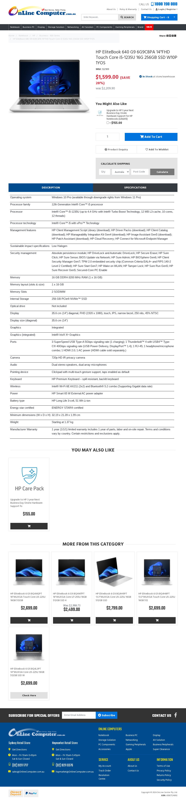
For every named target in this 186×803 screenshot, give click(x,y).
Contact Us (146, 9)
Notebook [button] (15, 27)
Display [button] (41, 27)
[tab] (51, 187)
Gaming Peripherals (136, 745)
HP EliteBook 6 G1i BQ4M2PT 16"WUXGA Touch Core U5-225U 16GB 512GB (27, 597)
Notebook (103, 735)
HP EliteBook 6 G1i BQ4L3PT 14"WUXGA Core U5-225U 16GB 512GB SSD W (27, 672)
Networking (132, 740)
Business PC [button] (29, 27)
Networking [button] (73, 27)
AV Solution (159, 740)
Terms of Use (163, 766)
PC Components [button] (104, 27)
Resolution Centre (104, 777)
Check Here (29, 696)
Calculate (162, 172)
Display (156, 735)
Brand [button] (140, 27)
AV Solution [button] (87, 27)
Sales (149, 27)
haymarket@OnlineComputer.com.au (75, 772)
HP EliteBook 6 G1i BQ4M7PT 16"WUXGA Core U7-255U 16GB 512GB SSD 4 (70, 597)
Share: (163, 36)
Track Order (105, 771)
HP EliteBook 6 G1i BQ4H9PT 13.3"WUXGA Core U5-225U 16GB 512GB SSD (113, 597)
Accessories (104, 749)
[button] (165, 9)
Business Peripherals (163, 745)
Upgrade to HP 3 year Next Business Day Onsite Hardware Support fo (26, 503)
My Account (105, 766)
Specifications (135, 187)
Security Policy (164, 780)
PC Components (106, 745)
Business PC (132, 735)
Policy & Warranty (128, 9)
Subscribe (108, 715)
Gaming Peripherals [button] (125, 27)
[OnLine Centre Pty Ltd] (42, 11)
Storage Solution (107, 740)
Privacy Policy (164, 771)
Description (51, 187)
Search (128, 17)
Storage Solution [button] (56, 27)
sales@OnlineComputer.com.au (28, 772)
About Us (111, 9)
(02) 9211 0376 (64, 765)
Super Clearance (161, 749)
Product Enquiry (117, 150)
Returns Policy (164, 775)
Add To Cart (153, 137)
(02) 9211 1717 (20, 765)
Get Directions (19, 750)
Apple (129, 749)
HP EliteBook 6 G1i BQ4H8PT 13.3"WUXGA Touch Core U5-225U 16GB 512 (156, 597)
